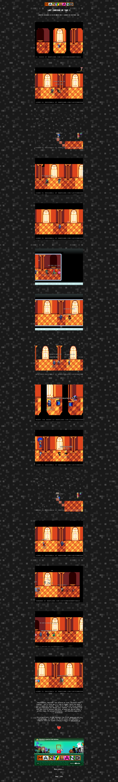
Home (56, 776)
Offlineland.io (75, 720)
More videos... (59, 769)
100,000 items (42, 719)
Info (61, 776)
